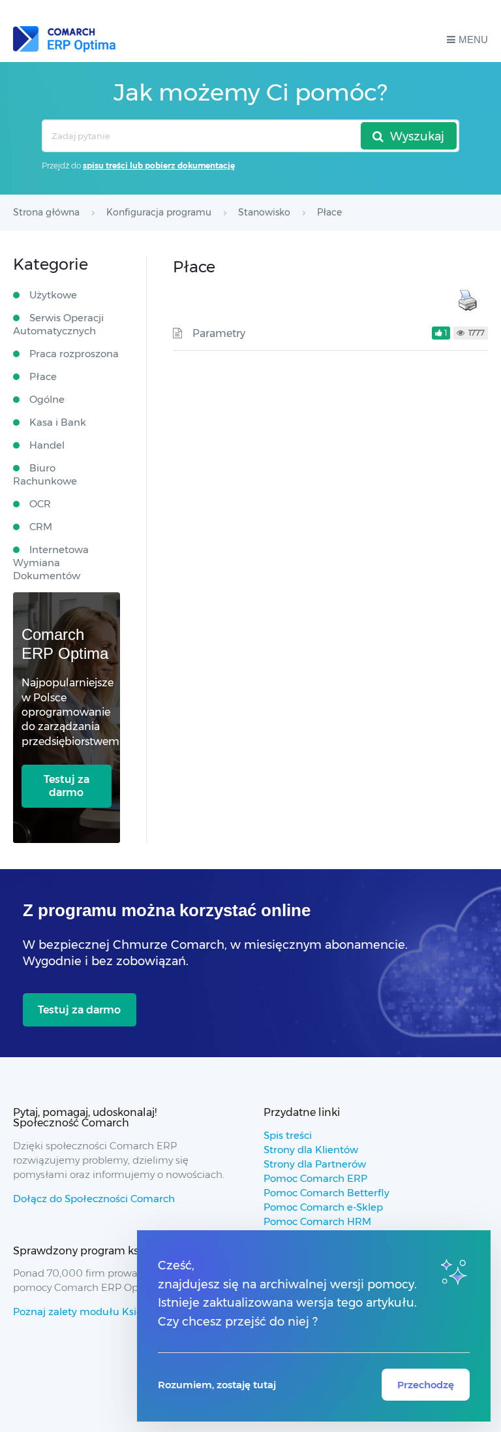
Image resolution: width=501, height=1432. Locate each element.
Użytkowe (53, 295)
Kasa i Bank (57, 422)
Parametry (218, 333)
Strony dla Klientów (311, 1149)
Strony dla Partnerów (315, 1164)
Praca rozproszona (74, 353)
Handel (47, 445)
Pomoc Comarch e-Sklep (323, 1207)
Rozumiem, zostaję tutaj (217, 1384)
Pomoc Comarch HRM (317, 1221)
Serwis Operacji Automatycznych (58, 324)
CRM (40, 526)
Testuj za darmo (66, 786)
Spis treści (288, 1135)
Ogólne (47, 399)
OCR (40, 504)
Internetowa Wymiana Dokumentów (51, 562)
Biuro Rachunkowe (45, 474)
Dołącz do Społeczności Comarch (94, 1198)
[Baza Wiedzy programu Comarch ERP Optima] (64, 39)
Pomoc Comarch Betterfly (326, 1192)
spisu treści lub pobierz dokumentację (159, 165)
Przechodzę (425, 1384)
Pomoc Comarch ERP (315, 1178)
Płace (43, 376)
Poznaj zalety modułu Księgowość (96, 1311)
